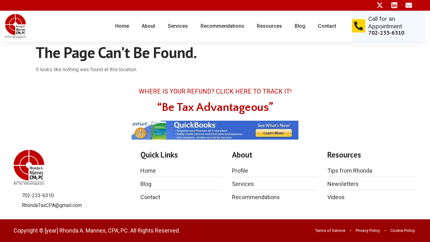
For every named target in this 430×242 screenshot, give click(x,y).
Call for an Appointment (385, 22)
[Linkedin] (394, 5)
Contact (327, 26)
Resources (269, 26)
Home (122, 26)
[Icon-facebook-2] (365, 5)
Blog (300, 26)
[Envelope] (408, 5)
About (148, 26)
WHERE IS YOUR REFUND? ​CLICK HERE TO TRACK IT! (215, 91)
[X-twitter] (379, 5)
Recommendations (222, 26)
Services (178, 26)
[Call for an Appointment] (358, 25)
